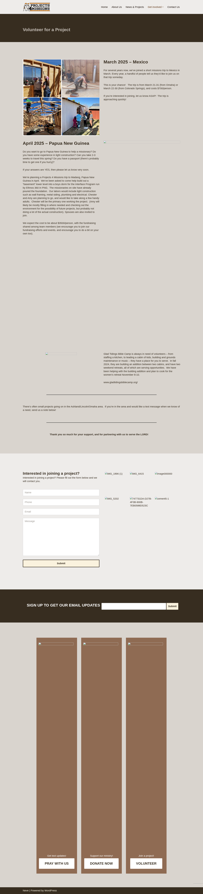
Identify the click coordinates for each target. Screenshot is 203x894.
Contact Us (173, 7)
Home (104, 7)
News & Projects (135, 7)
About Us (117, 7)
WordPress (50, 890)
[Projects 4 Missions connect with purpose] (36, 6)
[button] (163, 7)
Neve (26, 890)
